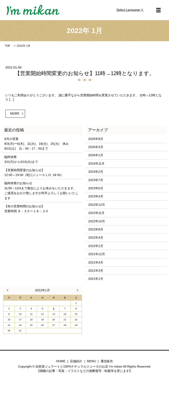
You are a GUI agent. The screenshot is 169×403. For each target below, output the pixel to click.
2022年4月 (95, 237)
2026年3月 (95, 147)
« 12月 (9, 290)
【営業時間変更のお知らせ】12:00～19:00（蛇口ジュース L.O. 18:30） (34, 172)
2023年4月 (95, 196)
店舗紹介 (76, 361)
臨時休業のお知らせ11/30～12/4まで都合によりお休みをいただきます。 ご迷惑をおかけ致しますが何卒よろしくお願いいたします (41, 190)
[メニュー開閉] (158, 10)
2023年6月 (95, 188)
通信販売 (107, 361)
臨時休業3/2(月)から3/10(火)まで (21, 159)
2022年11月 (96, 213)
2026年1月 (95, 155)
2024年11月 (96, 163)
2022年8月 (95, 229)
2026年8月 (95, 139)
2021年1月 (95, 278)
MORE (14, 113)
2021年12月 (96, 254)
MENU (91, 361)
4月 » (77, 290)
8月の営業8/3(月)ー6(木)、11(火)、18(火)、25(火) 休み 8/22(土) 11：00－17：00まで (36, 143)
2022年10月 (96, 221)
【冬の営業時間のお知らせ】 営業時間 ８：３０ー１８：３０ (26, 208)
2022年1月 (95, 246)
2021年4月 (95, 262)
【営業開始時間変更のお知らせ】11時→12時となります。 (84, 73)
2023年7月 (95, 180)
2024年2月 (95, 171)
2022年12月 (96, 204)
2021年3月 (95, 270)
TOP (7, 45)
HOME (60, 361)
